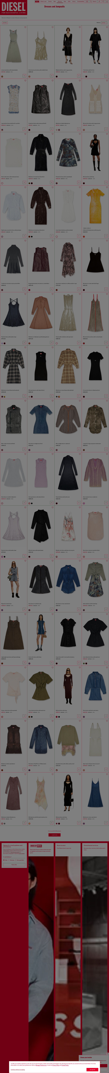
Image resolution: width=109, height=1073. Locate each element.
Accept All (92, 1069)
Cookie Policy (65, 1065)
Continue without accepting (18, 1069)
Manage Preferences (41, 1065)
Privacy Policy (55, 1065)
